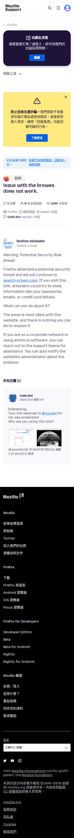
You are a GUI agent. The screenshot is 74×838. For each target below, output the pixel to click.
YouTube (12, 760)
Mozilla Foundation (37, 775)
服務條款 (9, 809)
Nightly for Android (18, 662)
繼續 (37, 57)
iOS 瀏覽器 (11, 600)
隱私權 (8, 817)
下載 (6, 578)
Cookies (9, 824)
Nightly (9, 654)
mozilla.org (12, 802)
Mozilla (13, 496)
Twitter (9, 538)
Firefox (12, 25)
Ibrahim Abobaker (30, 241)
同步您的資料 (13, 708)
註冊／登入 (11, 686)
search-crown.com (20, 280)
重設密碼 (9, 701)
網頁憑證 (29, 212)
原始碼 (8, 531)
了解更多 (37, 138)
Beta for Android (16, 647)
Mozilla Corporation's (29, 771)
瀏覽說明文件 (13, 553)
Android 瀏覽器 (15, 593)
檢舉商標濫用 (13, 524)
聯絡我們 (9, 832)
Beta (6, 639)
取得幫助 (9, 716)
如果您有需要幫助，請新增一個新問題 (47, 162)
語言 (6, 740)
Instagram (19, 760)
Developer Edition (17, 632)
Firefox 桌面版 (14, 585)
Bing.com (49, 413)
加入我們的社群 (14, 546)
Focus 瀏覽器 (13, 607)
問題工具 (9, 73)
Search (49, 8)
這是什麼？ (11, 694)
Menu (58, 8)
